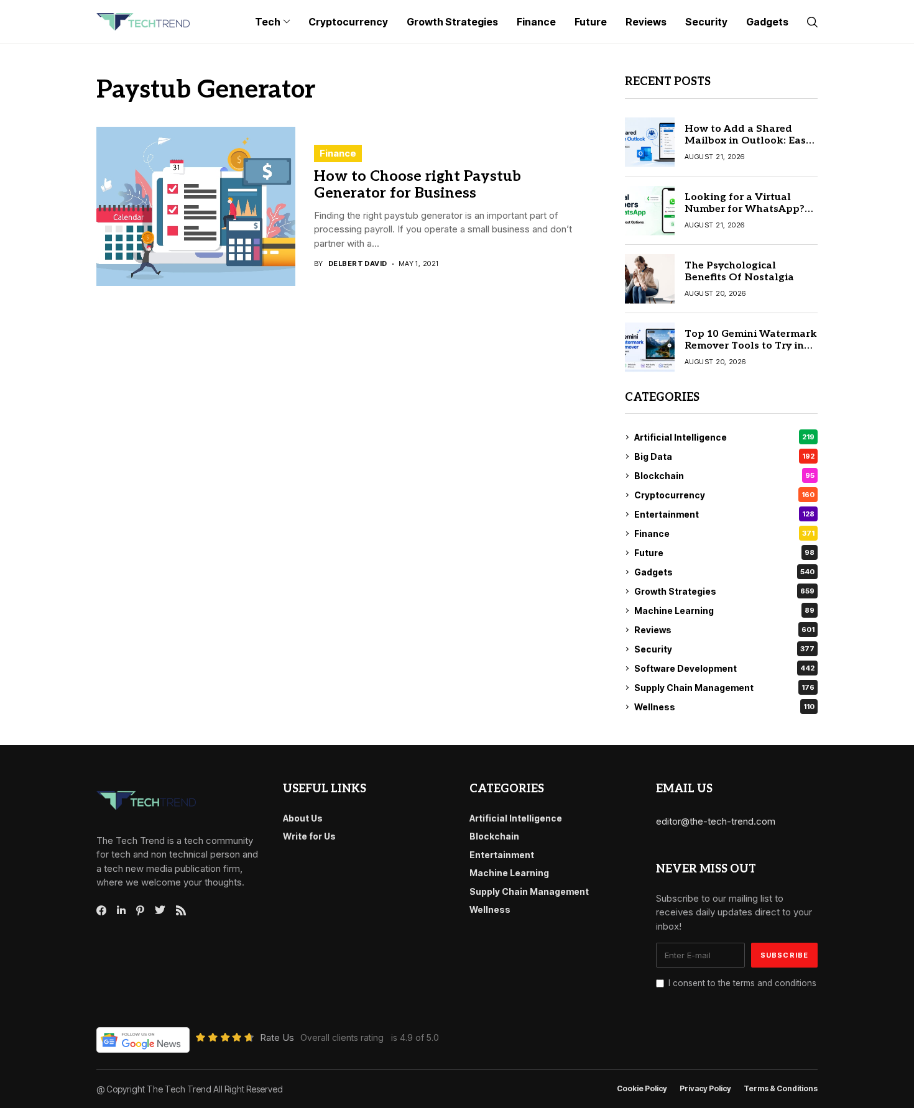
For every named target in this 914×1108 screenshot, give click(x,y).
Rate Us (277, 1037)
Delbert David (357, 264)
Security (724, 649)
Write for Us (309, 836)
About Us (303, 818)
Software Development (724, 668)
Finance (338, 153)
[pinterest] (140, 910)
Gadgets (724, 572)
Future (724, 552)
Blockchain (724, 475)
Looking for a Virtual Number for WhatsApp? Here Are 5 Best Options (745, 209)
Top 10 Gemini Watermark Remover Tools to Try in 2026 (751, 346)
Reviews (724, 630)
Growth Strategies (724, 591)
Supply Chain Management (724, 687)
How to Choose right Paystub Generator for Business (417, 185)
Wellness (724, 707)
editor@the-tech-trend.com (715, 821)
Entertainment (724, 514)
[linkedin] (121, 910)
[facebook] (101, 910)
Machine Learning (724, 610)
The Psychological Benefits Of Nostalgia (739, 271)
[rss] (181, 910)
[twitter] (160, 910)
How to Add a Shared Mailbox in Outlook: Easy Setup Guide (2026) (748, 140)
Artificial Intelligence (724, 437)
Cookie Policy (642, 1088)
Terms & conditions (781, 1088)
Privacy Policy (705, 1088)
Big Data (724, 456)
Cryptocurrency (724, 495)
